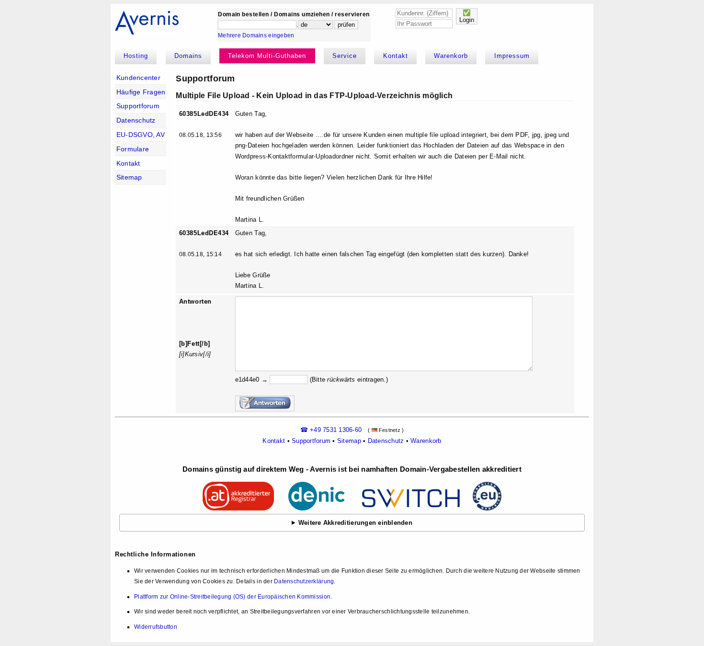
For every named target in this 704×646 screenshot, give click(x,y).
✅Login (466, 16)
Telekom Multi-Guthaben (267, 55)
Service (344, 55)
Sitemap (129, 177)
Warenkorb (451, 55)
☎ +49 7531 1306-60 (331, 429)
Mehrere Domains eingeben (256, 35)
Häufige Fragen (141, 92)
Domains (188, 55)
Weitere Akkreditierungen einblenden (355, 522)
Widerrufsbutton (155, 626)
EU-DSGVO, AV (140, 134)
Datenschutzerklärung (304, 581)
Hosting (136, 55)
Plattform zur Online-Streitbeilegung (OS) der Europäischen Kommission (232, 596)
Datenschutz (136, 120)
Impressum (512, 55)
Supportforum (137, 106)
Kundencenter (138, 77)
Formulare (132, 149)
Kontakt (395, 55)
